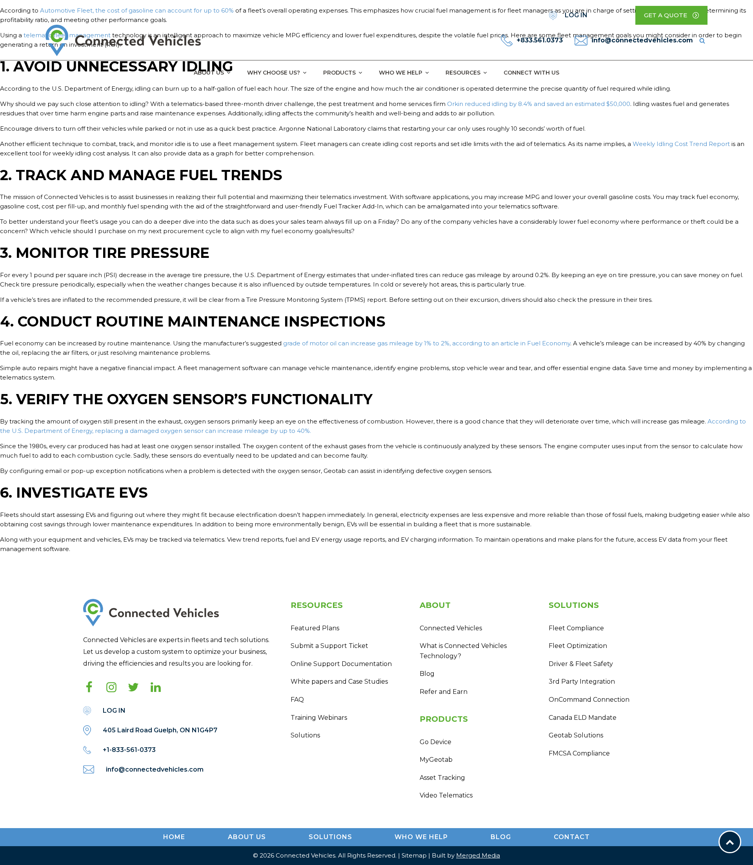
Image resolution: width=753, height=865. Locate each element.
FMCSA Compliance (579, 753)
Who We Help (400, 72)
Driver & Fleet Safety (581, 664)
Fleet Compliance (576, 628)
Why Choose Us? (273, 72)
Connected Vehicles (451, 628)
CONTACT (572, 837)
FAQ (297, 699)
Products (339, 72)
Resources (463, 72)
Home (174, 837)
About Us (209, 72)
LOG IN (576, 15)
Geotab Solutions (576, 735)
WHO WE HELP (421, 837)
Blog (427, 673)
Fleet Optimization (578, 646)
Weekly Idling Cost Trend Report (681, 144)
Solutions (305, 735)
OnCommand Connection (589, 699)
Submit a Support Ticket (329, 646)
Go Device (435, 742)
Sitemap (414, 855)
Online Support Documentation (341, 664)
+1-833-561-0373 (129, 750)
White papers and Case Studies (339, 681)
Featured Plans (315, 628)
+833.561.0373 (540, 40)
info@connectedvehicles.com (642, 40)
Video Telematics (446, 795)
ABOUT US (247, 837)
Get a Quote (665, 15)
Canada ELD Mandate (583, 717)
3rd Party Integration (582, 681)
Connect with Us (531, 72)
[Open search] (702, 40)
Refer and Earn (443, 691)
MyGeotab (436, 759)
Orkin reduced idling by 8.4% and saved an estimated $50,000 (538, 104)
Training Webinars (319, 717)
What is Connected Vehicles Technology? (463, 651)
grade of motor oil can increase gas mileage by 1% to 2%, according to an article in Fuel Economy (426, 343)
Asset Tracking (442, 777)
